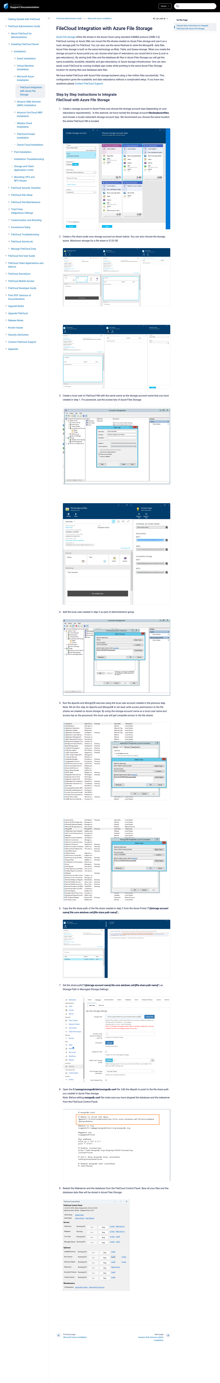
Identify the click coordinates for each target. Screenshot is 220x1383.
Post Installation (22, 152)
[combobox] (195, 6)
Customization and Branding (26, 220)
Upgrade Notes (16, 306)
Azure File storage (65, 37)
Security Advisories (18, 334)
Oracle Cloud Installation (30, 144)
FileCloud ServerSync (19, 273)
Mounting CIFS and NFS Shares (24, 179)
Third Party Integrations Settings (22, 211)
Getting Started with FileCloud (24, 19)
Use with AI (160, 18)
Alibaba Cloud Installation (24, 125)
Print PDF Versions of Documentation (19, 297)
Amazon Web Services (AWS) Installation (29, 103)
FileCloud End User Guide (21, 255)
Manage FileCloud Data (23, 248)
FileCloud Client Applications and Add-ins (25, 265)
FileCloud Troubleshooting (25, 234)
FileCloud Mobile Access (21, 281)
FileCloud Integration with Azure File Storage (31, 91)
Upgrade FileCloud (18, 313)
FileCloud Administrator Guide (24, 26)
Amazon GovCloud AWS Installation (29, 114)
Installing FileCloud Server (25, 44)
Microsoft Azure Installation (25, 78)
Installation (20, 51)
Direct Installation (26, 58)
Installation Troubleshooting (29, 159)
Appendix (13, 349)
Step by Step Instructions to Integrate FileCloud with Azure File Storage (192, 27)
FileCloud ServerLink (22, 241)
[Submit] (177, 6)
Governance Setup (21, 227)
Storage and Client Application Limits (24, 168)
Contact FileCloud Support (22, 342)
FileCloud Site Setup (22, 195)
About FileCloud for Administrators (21, 35)
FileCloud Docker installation (26, 136)
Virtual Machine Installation (25, 67)
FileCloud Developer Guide (22, 288)
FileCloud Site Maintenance (25, 202)
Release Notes (15, 320)
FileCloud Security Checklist (26, 187)
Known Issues (15, 327)
